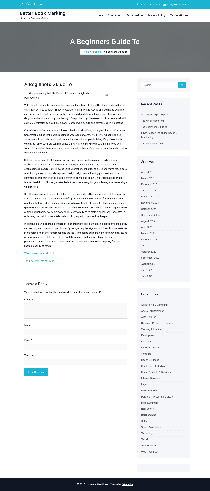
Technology (147, 433)
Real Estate (147, 408)
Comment (29, 299)
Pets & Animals (149, 402)
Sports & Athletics (151, 427)
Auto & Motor (148, 317)
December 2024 (150, 196)
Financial (96, 51)
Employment (148, 335)
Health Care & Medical (153, 366)
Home (99, 15)
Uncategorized (149, 445)
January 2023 (148, 245)
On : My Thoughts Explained (156, 114)
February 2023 (149, 239)
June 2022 (147, 276)
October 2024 (148, 208)
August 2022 (148, 263)
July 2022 (146, 270)
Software (146, 421)
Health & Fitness (150, 359)
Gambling (146, 353)
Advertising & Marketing (154, 304)
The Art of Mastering (152, 120)
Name (28, 325)
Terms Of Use (179, 15)
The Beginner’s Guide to (154, 126)
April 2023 (147, 227)
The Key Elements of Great (39, 261)
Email (28, 340)
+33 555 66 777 (150, 4)
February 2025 (149, 184)
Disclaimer (115, 15)
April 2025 (147, 172)
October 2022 (148, 251)
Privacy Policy (157, 15)
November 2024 (150, 202)
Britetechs (127, 484)
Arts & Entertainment (152, 311)
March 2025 (147, 178)
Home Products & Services (156, 372)
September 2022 (150, 257)
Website (29, 355)
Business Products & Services (158, 323)
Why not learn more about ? (39, 253)
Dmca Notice (134, 15)
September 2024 (150, 215)
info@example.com (178, 4)
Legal (144, 384)
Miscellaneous (149, 390)
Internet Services (150, 378)
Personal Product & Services (157, 396)
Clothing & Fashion (151, 329)
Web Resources (150, 451)
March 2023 (147, 233)
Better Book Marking (42, 13)
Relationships (148, 414)
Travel (144, 439)
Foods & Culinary (150, 347)
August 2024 (148, 221)
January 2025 (148, 190)
